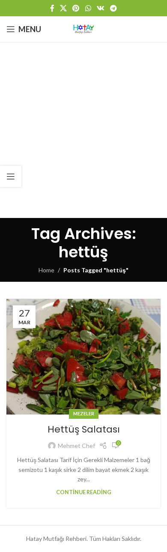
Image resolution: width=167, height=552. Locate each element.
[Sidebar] (10, 176)
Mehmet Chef (76, 445)
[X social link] (63, 8)
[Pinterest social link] (76, 8)
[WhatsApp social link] (88, 8)
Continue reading (83, 492)
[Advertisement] (83, 130)
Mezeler (83, 413)
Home (46, 270)
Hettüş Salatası (84, 429)
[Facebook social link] (52, 8)
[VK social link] (100, 8)
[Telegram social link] (113, 8)
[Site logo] (83, 28)
